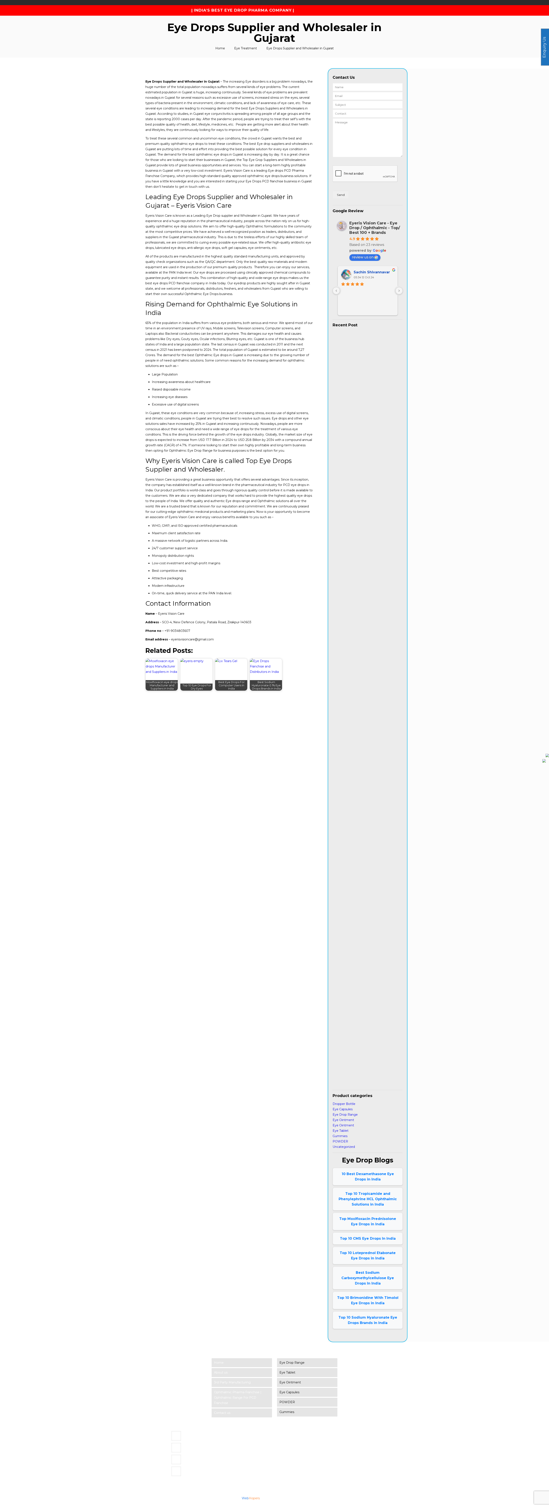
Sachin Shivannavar (372, 272)
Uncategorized (344, 1147)
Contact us (222, 1413)
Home (220, 48)
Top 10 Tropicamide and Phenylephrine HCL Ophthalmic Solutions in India (368, 1199)
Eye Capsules (343, 1109)
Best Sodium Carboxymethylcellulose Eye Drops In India (367, 1278)
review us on (363, 257)
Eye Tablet (340, 1131)
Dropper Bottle (344, 1104)
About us (221, 1372)
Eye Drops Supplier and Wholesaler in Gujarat (300, 48)
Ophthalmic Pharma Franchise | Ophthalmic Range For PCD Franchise (237, 1397)
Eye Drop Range (345, 1115)
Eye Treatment (245, 48)
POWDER (340, 1141)
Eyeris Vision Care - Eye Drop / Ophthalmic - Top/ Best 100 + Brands (374, 228)
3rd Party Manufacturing (232, 1382)
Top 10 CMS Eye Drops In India (368, 1238)
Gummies (340, 1136)
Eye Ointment (343, 1120)
